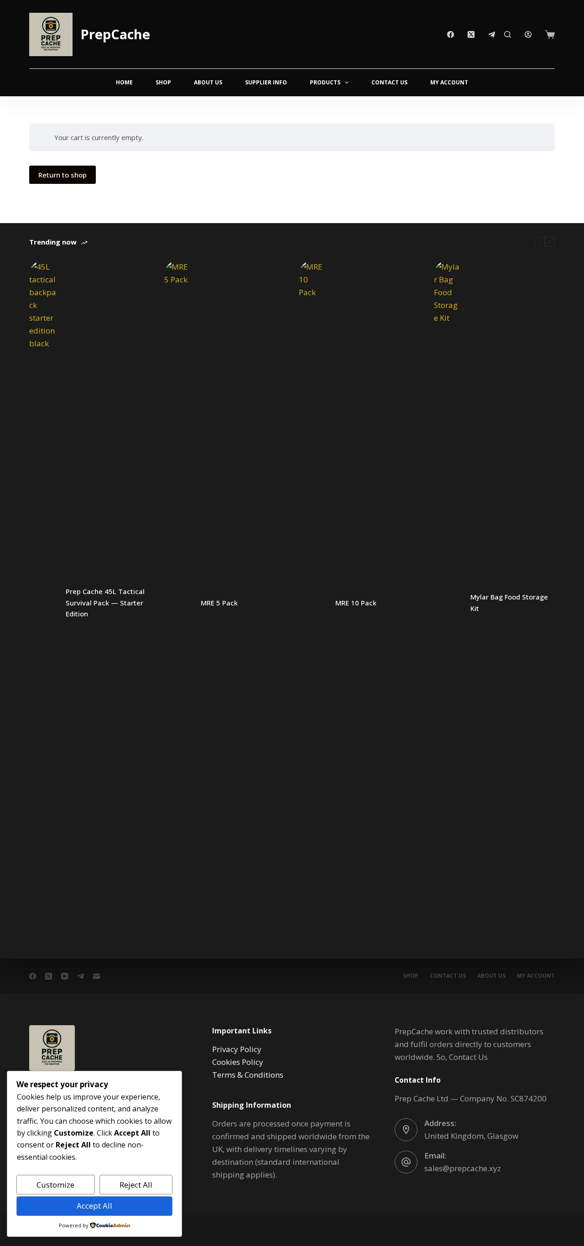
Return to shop (62, 174)
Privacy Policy (236, 1049)
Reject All (136, 1184)
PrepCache (115, 34)
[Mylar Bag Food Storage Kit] (447, 603)
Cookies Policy (237, 1062)
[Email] (96, 976)
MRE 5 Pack (219, 602)
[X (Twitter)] (471, 34)
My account (536, 976)
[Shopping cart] (550, 34)
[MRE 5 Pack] (178, 603)
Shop (163, 82)
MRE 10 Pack (355, 602)
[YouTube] (64, 976)
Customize (55, 1184)
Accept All (94, 1205)
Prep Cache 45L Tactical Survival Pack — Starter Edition (105, 603)
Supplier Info (266, 82)
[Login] (528, 34)
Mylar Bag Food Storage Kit (509, 602)
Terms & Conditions (247, 1074)
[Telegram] (491, 34)
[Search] (507, 34)
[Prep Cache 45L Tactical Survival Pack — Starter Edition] (43, 603)
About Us (208, 82)
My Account (449, 82)
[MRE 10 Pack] (312, 603)
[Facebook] (450, 34)
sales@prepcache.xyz (462, 1168)
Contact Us (389, 82)
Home (124, 82)
